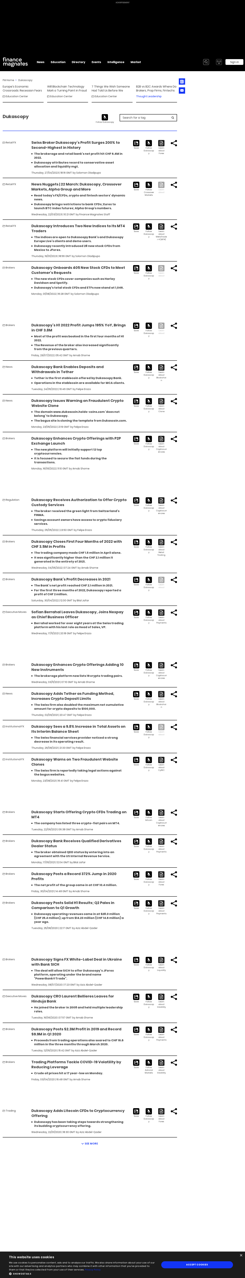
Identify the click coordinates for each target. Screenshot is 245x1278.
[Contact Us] (182, 90)
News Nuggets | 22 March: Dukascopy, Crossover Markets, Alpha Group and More (76, 187)
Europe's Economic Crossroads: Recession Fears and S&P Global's (22, 89)
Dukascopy (25, 80)
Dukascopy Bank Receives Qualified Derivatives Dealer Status (76, 843)
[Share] (174, 143)
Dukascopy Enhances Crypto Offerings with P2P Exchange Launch (76, 441)
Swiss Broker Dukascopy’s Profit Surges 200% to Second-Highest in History (75, 145)
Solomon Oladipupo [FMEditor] (88, 173)
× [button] (241, 1255)
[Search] (206, 62)
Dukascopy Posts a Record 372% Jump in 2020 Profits (73, 876)
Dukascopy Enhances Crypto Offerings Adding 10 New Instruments (77, 667)
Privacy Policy (93, 1269)
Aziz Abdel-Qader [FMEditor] (87, 928)
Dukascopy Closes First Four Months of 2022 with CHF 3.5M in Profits (76, 544)
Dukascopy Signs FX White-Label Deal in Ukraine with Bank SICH (76, 962)
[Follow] (149, 147)
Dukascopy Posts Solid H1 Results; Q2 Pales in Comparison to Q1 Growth (72, 905)
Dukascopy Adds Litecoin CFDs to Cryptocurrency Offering (78, 1113)
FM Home (8, 80)
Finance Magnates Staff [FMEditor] (94, 214)
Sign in (234, 62)
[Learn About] (161, 147)
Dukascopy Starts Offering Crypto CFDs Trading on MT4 (79, 814)
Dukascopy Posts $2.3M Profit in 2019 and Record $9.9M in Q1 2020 (76, 1032)
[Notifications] (219, 62)
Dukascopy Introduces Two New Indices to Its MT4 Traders (78, 228)
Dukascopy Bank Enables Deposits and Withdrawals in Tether (67, 369)
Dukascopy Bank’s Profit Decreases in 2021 (70, 579)
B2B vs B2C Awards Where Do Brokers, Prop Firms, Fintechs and (156, 89)
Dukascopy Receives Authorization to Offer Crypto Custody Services (79, 502)
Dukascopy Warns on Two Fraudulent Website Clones (74, 762)
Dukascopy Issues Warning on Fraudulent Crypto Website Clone (77, 403)
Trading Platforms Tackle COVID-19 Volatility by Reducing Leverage (76, 1064)
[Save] (136, 144)
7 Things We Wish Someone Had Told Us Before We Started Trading (111, 89)
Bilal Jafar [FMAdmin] (83, 600)
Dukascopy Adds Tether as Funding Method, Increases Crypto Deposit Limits (72, 696)
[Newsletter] (182, 81)
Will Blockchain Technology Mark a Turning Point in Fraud (67, 89)
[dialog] (122, 1265)
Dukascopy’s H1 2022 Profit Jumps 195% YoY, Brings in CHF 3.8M (78, 328)
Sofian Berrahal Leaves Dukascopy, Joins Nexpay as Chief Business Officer (77, 614)
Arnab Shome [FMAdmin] (81, 355)
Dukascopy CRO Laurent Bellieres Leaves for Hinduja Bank (72, 999)
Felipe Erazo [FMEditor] (83, 389)
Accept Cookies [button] (197, 1264)
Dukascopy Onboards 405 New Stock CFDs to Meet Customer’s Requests (78, 270)
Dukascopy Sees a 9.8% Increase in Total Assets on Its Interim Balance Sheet (78, 729)
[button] (82, 1273)
